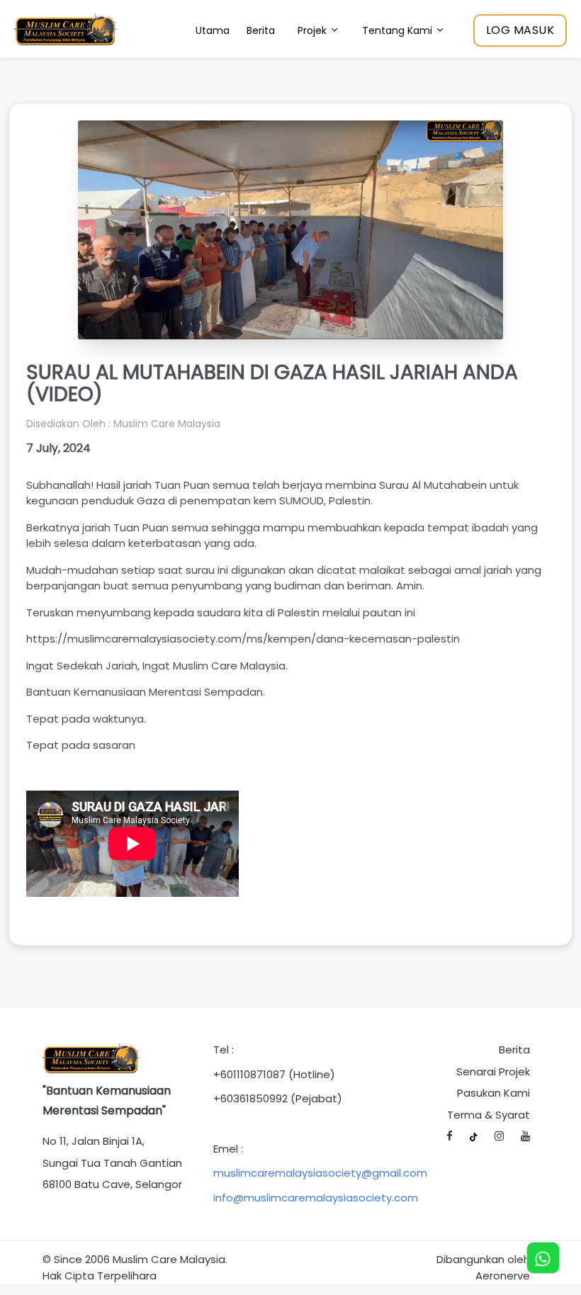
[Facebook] (449, 1137)
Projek (313, 30)
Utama (213, 30)
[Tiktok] (474, 1137)
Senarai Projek (493, 1071)
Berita (261, 30)
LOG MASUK (520, 30)
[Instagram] (499, 1137)
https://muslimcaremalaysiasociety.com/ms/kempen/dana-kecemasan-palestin (243, 638)
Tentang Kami (398, 30)
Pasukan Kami (493, 1092)
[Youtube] (525, 1137)
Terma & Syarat (488, 1114)
